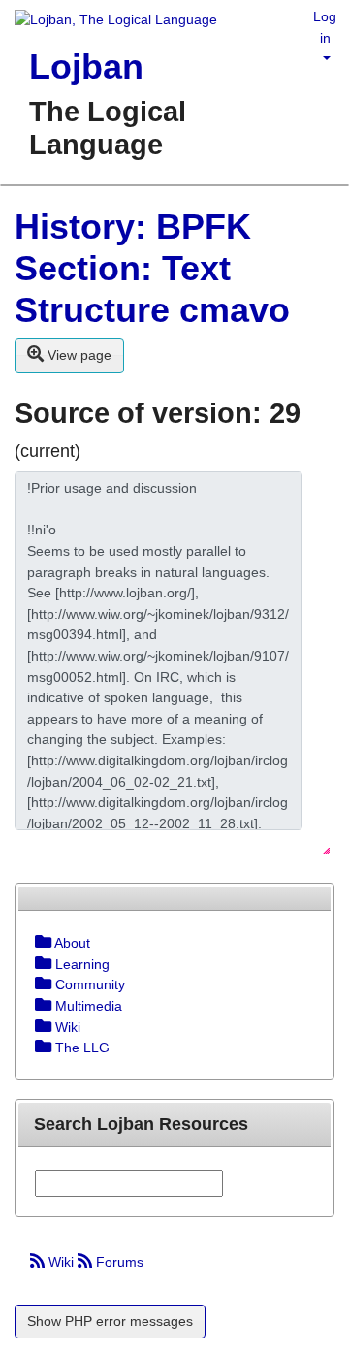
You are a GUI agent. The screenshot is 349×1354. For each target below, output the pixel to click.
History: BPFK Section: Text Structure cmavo (152, 268)
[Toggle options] (43, 943)
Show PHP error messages (110, 1321)
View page (77, 355)
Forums (117, 1262)
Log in (324, 27)
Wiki (61, 1262)
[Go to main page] (108, 21)
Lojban (86, 66)
